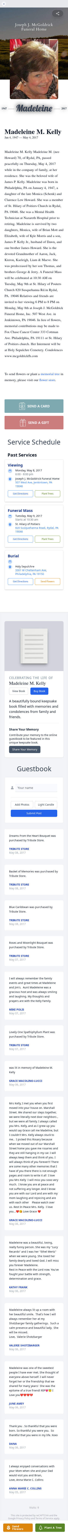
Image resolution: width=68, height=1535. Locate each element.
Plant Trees (47, 493)
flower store (47, 380)
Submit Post (34, 813)
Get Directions (20, 493)
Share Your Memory (24, 749)
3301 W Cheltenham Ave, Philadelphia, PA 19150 (31, 572)
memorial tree (50, 374)
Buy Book (39, 691)
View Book (18, 691)
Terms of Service (44, 1518)
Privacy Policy (23, 1518)
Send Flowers (48, 581)
